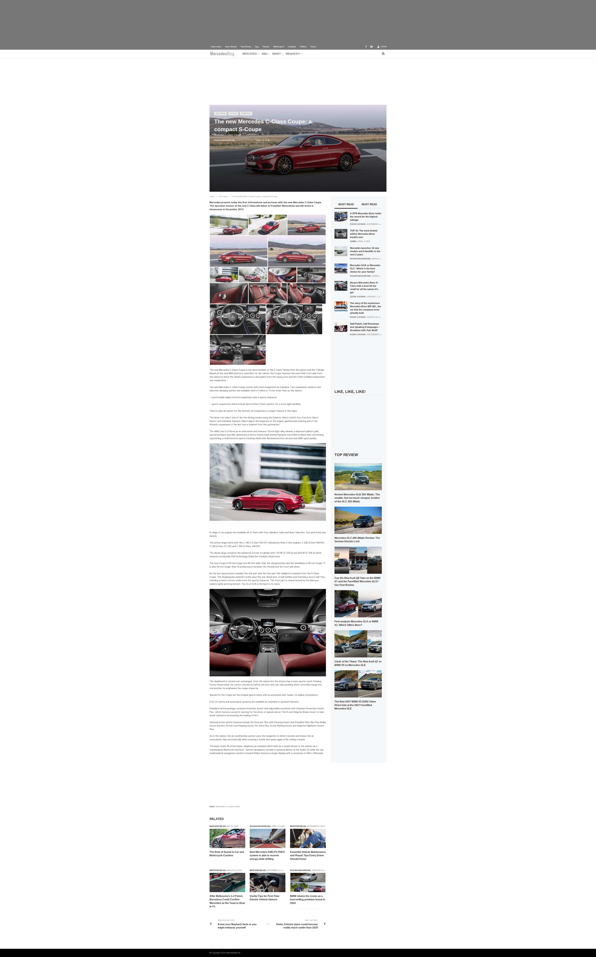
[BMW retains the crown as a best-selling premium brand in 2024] (308, 882)
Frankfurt (246, 113)
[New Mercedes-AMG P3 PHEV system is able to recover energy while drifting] (267, 838)
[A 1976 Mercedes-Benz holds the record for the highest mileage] (340, 216)
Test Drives (246, 47)
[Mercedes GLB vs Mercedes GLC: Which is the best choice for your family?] (340, 268)
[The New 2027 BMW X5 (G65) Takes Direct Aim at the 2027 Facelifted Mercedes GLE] (358, 683)
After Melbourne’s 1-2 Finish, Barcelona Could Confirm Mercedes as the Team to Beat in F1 (227, 901)
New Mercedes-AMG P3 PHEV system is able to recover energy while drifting (267, 855)
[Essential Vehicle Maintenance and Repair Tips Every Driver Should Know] (308, 838)
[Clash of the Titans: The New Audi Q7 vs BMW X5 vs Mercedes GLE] (358, 643)
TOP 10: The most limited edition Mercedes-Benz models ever (363, 233)
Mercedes (249, 53)
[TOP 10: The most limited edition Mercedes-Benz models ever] (340, 233)
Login (383, 47)
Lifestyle (292, 47)
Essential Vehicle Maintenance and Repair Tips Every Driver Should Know (308, 855)
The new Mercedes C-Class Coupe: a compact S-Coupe (254, 196)
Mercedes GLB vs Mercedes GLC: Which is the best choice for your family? (365, 268)
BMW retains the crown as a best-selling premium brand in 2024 (307, 899)
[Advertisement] (298, 21)
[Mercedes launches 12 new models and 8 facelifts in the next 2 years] (340, 251)
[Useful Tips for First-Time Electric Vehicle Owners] (267, 882)
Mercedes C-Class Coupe (228, 807)
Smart (276, 53)
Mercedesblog (218, 826)
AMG (264, 53)
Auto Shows (231, 47)
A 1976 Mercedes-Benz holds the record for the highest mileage (365, 216)
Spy (257, 47)
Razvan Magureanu (224, 140)
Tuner (313, 47)
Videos (303, 47)
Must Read (369, 204)
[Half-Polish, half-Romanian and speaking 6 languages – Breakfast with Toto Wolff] (340, 326)
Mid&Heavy (293, 53)
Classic (266, 47)
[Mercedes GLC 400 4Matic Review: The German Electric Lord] (358, 520)
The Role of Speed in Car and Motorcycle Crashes (227, 854)
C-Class (233, 113)
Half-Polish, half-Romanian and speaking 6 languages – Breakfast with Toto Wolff (365, 327)
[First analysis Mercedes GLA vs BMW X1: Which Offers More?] (358, 603)
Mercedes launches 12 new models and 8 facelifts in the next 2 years (365, 251)
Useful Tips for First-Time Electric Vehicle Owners (264, 898)
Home (212, 196)
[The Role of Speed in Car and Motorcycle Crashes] (227, 838)
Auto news (216, 47)
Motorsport (278, 47)
